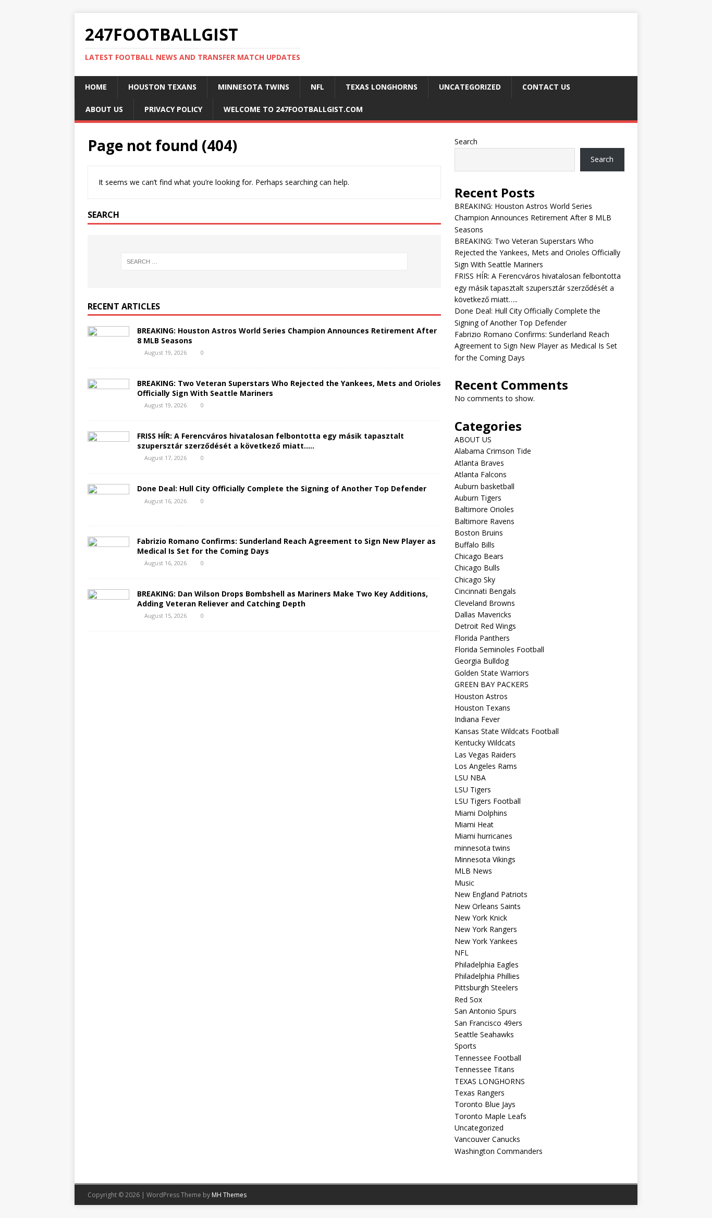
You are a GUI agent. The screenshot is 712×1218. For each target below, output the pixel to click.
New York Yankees (486, 941)
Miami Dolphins (481, 813)
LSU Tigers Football (488, 801)
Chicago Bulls (477, 568)
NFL (317, 87)
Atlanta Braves (479, 463)
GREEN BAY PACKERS (492, 684)
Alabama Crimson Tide (493, 451)
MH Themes (229, 1194)
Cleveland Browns (485, 603)
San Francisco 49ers (488, 1023)
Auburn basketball (484, 486)
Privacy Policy (173, 109)
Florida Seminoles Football (499, 649)
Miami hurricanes (483, 836)
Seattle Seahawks (484, 1034)
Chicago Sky (475, 580)
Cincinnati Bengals (485, 591)
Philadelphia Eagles (487, 965)
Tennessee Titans (484, 1069)
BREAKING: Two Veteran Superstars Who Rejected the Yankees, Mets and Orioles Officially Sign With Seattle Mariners (289, 387)
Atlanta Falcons (481, 474)
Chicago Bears (479, 556)
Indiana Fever (477, 719)
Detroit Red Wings (485, 626)
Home (96, 87)
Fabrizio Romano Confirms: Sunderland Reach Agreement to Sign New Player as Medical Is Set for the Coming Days (286, 545)
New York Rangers (486, 929)
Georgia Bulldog (482, 661)
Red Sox (468, 999)
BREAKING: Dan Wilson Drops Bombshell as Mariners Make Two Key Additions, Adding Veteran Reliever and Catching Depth (282, 598)
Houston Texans (162, 87)
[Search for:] (264, 261)
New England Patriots (491, 894)
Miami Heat (474, 824)
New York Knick (481, 918)
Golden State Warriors (492, 673)
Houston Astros (481, 696)
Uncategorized (470, 87)
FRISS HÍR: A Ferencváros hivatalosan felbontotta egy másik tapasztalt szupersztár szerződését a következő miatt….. (270, 440)
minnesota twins (253, 87)
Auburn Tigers (478, 498)
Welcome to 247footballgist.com (293, 109)
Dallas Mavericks (483, 614)
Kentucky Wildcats (485, 743)
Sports (465, 1046)
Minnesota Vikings (485, 859)
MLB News (473, 871)
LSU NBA (470, 777)
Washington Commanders (499, 1151)
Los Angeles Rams (486, 766)
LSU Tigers (473, 789)
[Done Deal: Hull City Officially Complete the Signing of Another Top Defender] (108, 509)
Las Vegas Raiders (485, 755)
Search (466, 141)
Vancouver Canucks (487, 1139)
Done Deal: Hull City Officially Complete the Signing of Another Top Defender (282, 488)
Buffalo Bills (475, 545)
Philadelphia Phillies (487, 976)
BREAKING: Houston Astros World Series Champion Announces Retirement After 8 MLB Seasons (287, 335)
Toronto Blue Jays (485, 1104)
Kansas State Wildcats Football (507, 731)
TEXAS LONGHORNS (382, 87)
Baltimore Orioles (484, 509)
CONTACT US (546, 87)
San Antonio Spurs (486, 1011)
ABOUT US (104, 109)
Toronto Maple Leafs (490, 1116)
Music (464, 883)
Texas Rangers (480, 1093)
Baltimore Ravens (484, 521)
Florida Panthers (482, 638)
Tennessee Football (488, 1058)
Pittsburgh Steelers (486, 987)
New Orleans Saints (488, 906)
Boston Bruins (479, 533)
